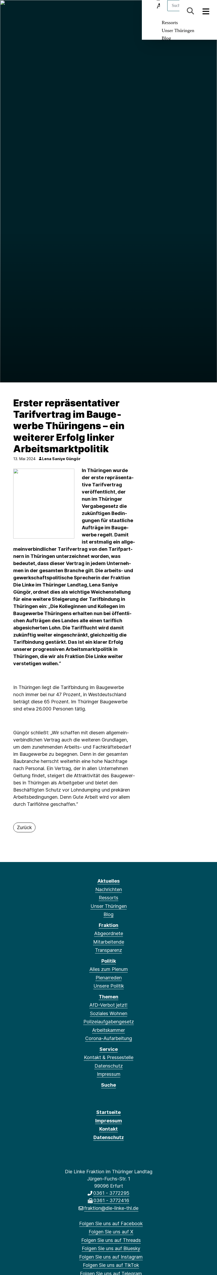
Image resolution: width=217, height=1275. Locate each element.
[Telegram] (62, 11)
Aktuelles (108, 881)
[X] (19, 11)
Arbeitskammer (108, 1030)
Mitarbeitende (108, 942)
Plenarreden (109, 977)
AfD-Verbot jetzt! (108, 1005)
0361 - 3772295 (111, 1193)
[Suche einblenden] (190, 11)
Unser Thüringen (178, 30)
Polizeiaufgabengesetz (108, 1021)
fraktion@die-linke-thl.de (111, 1208)
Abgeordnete (108, 933)
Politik (108, 961)
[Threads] (27, 11)
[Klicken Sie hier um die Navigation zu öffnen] (206, 11)
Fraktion (108, 925)
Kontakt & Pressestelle (108, 1057)
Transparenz (108, 950)
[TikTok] (53, 11)
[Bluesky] (36, 11)
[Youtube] (71, 11)
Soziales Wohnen (108, 1013)
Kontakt (108, 1129)
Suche (108, 1085)
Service (109, 1049)
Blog (166, 38)
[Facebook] (10, 11)
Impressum (108, 1074)
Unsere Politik (108, 986)
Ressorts (170, 22)
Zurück (24, 827)
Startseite (108, 1112)
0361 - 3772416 (111, 1200)
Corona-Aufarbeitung (108, 1038)
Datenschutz (108, 1066)
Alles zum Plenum (108, 969)
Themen (108, 996)
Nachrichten (108, 889)
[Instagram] (45, 11)
